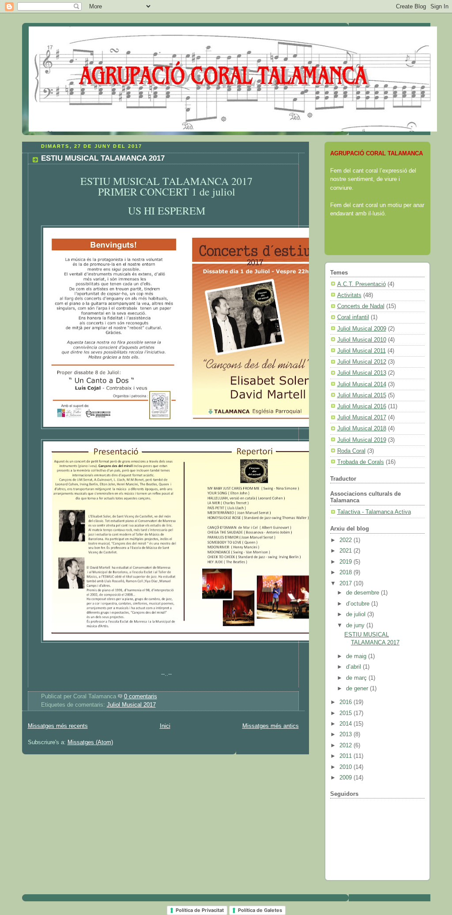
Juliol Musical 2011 (361, 350)
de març (357, 677)
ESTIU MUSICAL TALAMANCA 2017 (103, 158)
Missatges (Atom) (90, 742)
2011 (346, 756)
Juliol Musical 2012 (361, 361)
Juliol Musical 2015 (361, 395)
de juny (356, 625)
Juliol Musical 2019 (361, 440)
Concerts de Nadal (360, 306)
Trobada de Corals (360, 462)
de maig (357, 656)
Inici (165, 726)
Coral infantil (353, 317)
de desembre (363, 592)
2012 (346, 745)
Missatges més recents (58, 726)
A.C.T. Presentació (361, 284)
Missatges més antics (270, 726)
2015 (346, 713)
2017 (346, 583)
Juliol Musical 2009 (361, 328)
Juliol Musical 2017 (131, 705)
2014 (346, 723)
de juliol (356, 614)
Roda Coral (351, 451)
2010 (346, 767)
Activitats (349, 295)
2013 (346, 734)
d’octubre (358, 603)
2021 (346, 550)
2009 (346, 777)
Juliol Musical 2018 (361, 428)
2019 (346, 561)
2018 (346, 572)
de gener (358, 688)
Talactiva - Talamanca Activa (374, 511)
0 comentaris (140, 696)
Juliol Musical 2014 (361, 384)
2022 (346, 540)
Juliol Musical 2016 (361, 406)
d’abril (354, 666)
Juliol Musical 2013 (361, 372)
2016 (346, 702)
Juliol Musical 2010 (361, 339)
